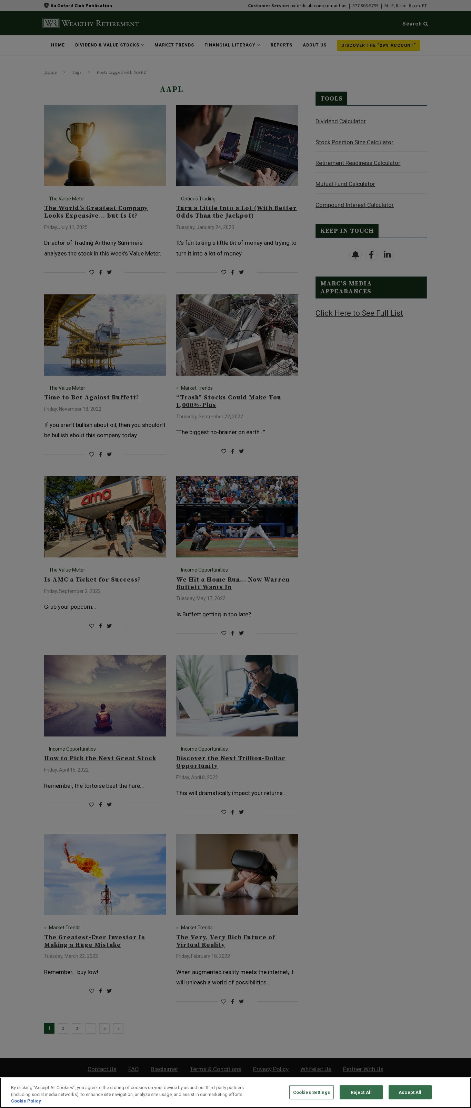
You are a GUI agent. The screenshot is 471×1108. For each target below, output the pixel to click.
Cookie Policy (26, 1101)
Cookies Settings (311, 1092)
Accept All (410, 1092)
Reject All (361, 1092)
